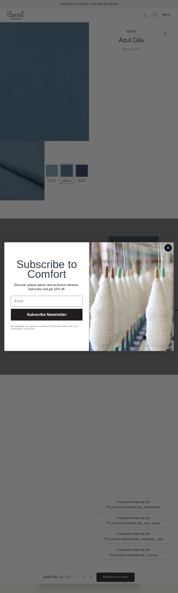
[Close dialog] (168, 248)
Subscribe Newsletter (47, 314)
